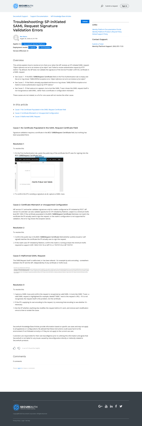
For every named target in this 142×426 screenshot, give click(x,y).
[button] (101, 6)
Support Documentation (39, 16)
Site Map (27, 420)
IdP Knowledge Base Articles (61, 16)
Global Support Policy (100, 34)
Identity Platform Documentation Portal (106, 29)
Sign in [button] (124, 6)
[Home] (23, 6)
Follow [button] (85, 21)
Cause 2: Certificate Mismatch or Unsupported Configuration (37, 113)
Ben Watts (23, 36)
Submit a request (111, 6)
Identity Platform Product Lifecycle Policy (107, 32)
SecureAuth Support (20, 16)
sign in (20, 368)
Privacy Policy (16, 420)
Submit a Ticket (97, 44)
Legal (22, 420)
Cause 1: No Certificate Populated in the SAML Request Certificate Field (40, 110)
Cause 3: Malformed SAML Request (27, 116)
